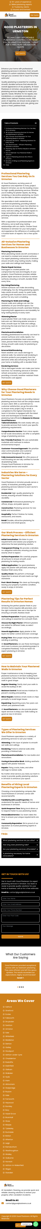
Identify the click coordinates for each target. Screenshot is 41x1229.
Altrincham (10, 1084)
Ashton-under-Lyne (13, 1055)
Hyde (7, 1077)
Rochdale (9, 1132)
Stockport (9, 1051)
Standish (9, 1172)
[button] (17, 987)
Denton (8, 1044)
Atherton (9, 1139)
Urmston (9, 1029)
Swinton (8, 1025)
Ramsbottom (11, 1147)
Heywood (9, 1102)
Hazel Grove (10, 1114)
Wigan (8, 1169)
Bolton (8, 1136)
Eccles (8, 1014)
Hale (7, 1095)
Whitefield (9, 1036)
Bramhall (9, 1117)
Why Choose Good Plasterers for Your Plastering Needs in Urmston (18, 137)
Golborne (9, 1158)
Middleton (9, 1040)
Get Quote (35, 15)
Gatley (8, 1047)
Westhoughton (11, 1150)
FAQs (7, 165)
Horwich (8, 1161)
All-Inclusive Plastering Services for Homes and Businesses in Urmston (20, 133)
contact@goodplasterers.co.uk (22, 892)
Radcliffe (9, 1062)
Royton (8, 1091)
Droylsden (9, 1021)
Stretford (9, 1010)
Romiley (8, 1106)
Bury (7, 1110)
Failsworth (9, 1018)
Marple (8, 1125)
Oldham (8, 1069)
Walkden (9, 1073)
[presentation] (20, 985)
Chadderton (10, 1058)
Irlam (7, 1080)
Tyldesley (9, 1128)
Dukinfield (9, 1066)
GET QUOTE (20, 53)
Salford (8, 1007)
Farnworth (9, 1099)
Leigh (7, 1143)
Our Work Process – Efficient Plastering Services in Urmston (18, 145)
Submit (20, 936)
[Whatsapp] (35, 1224)
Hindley (8, 1154)
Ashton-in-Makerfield (14, 1165)
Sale (7, 1032)
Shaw (7, 1121)
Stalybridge (10, 1088)
